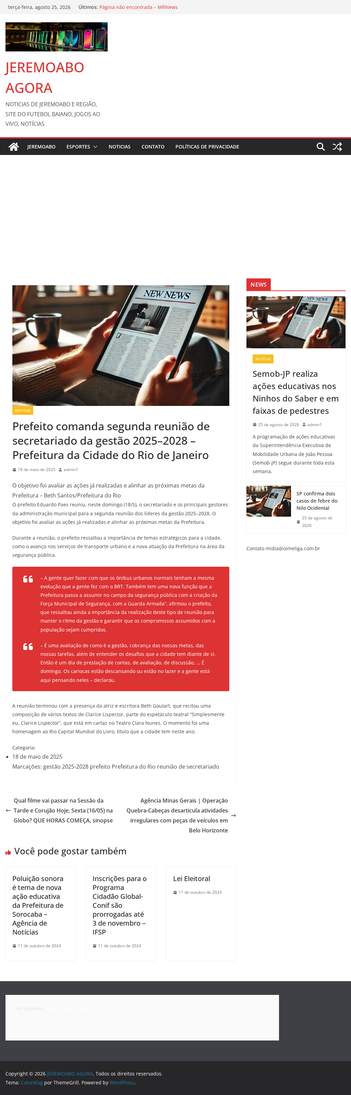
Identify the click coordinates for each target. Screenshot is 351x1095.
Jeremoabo (41, 146)
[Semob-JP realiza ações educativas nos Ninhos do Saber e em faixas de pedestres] (296, 322)
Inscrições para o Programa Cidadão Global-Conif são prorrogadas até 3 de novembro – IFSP (120, 905)
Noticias (120, 146)
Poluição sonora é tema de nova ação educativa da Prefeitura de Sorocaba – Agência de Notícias (37, 905)
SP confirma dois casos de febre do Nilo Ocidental (316, 500)
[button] (94, 147)
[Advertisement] (175, 206)
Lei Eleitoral (191, 878)
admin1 (71, 469)
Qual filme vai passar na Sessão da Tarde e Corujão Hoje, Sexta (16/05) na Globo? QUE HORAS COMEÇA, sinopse (63, 810)
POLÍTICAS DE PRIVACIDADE (207, 146)
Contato (153, 146)
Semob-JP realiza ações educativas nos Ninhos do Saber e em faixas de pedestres (296, 392)
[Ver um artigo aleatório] (337, 147)
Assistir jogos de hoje (66, 1008)
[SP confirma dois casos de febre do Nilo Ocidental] (268, 509)
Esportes (78, 146)
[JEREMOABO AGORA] (13, 147)
